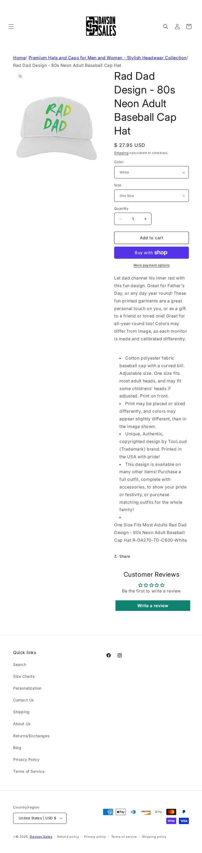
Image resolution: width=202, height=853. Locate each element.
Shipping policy (154, 837)
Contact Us (23, 700)
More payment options (152, 265)
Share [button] (124, 556)
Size (118, 185)
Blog (17, 747)
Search (19, 664)
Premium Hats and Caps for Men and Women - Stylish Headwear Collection (107, 57)
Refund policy (68, 837)
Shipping (121, 153)
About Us (22, 723)
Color (119, 162)
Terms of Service (29, 771)
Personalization (27, 688)
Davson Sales (41, 837)
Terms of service (124, 837)
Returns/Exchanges (31, 736)
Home (19, 57)
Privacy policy (95, 837)
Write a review (152, 605)
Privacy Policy (26, 759)
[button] (11, 26)
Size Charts (24, 676)
